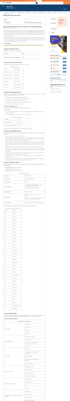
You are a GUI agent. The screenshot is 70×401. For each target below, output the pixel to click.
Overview (6, 12)
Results (60, 12)
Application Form (13, 12)
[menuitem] (43, 2)
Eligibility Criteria (21, 12)
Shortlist (65, 9)
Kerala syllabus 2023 (32, 316)
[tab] (6, 12)
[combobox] (24, 3)
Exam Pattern (28, 12)
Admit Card (55, 12)
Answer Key (35, 12)
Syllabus (49, 12)
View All (58, 74)
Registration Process (42, 12)
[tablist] (35, 12)
